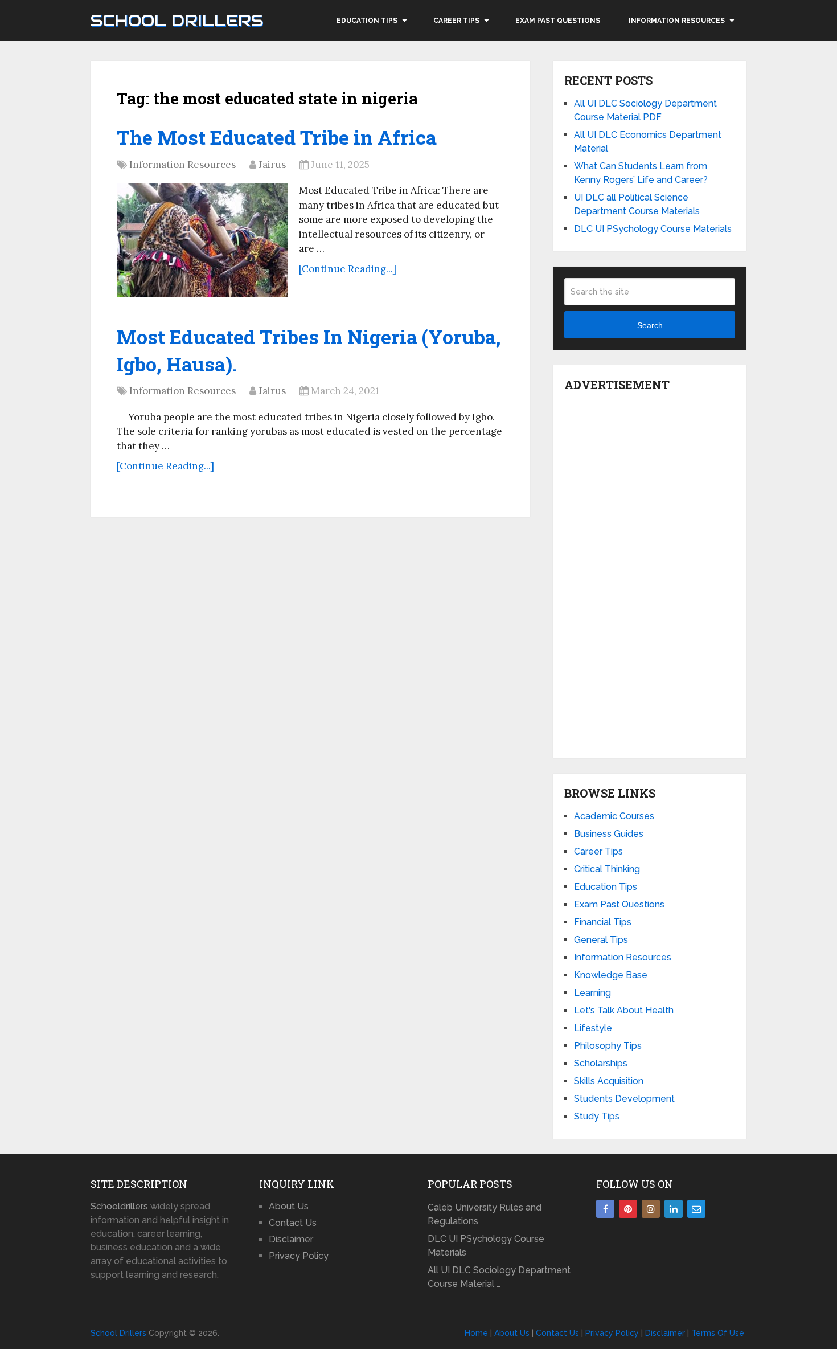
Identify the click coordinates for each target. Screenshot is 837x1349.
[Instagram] (651, 1209)
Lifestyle (593, 1028)
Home (476, 1333)
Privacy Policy (299, 1255)
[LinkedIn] (673, 1209)
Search (650, 325)
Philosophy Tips (608, 1045)
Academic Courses (614, 816)
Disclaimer (291, 1239)
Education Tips (367, 20)
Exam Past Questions (557, 20)
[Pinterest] (628, 1209)
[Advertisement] (649, 572)
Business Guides (608, 833)
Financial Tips (602, 922)
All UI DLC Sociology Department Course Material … (499, 1277)
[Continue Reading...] (347, 269)
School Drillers (177, 20)
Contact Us (293, 1222)
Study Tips (596, 1116)
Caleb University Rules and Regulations (484, 1214)
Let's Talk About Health (624, 1010)
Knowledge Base (610, 975)
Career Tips (456, 20)
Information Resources (677, 20)
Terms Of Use (717, 1333)
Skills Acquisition (608, 1081)
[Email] (696, 1209)
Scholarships (600, 1063)
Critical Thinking (607, 869)
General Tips (601, 939)
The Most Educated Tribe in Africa (277, 137)
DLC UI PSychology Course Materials (653, 228)
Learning (592, 992)
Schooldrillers (119, 1206)
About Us (289, 1206)
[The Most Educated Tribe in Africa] (202, 240)
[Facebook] (605, 1209)
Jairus (272, 164)
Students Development (624, 1098)
